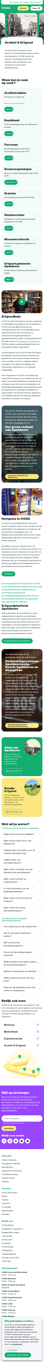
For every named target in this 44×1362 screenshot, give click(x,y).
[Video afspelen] (22, 301)
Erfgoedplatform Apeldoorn (28, 341)
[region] (22, 27)
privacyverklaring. (9, 1110)
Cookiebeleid (17, 1344)
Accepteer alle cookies (17, 1355)
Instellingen (12, 1350)
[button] (22, 834)
